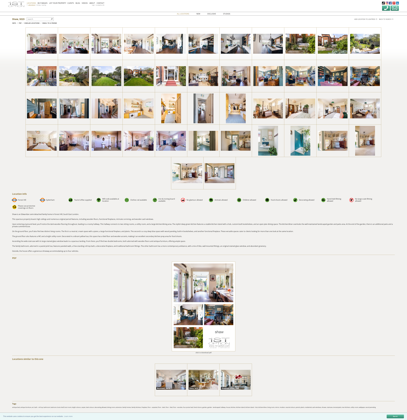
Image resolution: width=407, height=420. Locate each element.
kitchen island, (240, 407)
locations (31, 3)
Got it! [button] (395, 416)
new (198, 14)
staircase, (330, 407)
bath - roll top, (39, 407)
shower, (324, 407)
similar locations (32, 23)
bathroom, (47, 407)
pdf (20, 23)
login (93, 5)
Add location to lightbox (365, 19)
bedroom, (54, 407)
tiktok (383, 3)
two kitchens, (346, 407)
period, (298, 407)
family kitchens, (137, 407)
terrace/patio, (337, 407)
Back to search (385, 19)
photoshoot (32, 5)
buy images (42, 3)
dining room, (111, 407)
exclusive (211, 14)
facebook (390, 3)
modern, (283, 407)
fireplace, (145, 407)
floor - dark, (162, 407)
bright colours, (76, 407)
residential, (308, 407)
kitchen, (233, 407)
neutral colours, (291, 407)
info (14, 23)
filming (38, 5)
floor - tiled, (169, 407)
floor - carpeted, (153, 407)
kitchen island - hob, (251, 407)
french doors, (198, 407)
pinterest (394, 3)
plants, (302, 407)
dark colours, (90, 407)
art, (33, 407)
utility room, (355, 407)
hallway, (223, 407)
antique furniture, (26, 407)
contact (100, 3)
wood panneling (371, 407)
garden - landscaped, (214, 407)
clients (70, 3)
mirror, (277, 407)
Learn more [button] (68, 416)
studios (226, 14)
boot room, (68, 407)
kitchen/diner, (262, 407)
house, (228, 407)
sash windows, (317, 407)
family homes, (127, 407)
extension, (119, 407)
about (92, 3)
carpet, (83, 407)
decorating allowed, (101, 407)
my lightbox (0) (100, 5)
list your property (57, 3)
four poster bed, (188, 407)
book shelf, (60, 407)
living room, (271, 407)
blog (78, 3)
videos (85, 3)
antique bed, (16, 407)
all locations (183, 14)
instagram (387, 3)
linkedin (397, 3)
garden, (204, 407)
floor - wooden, (178, 407)
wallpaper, (362, 407)
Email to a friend (49, 23)
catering (44, 5)
